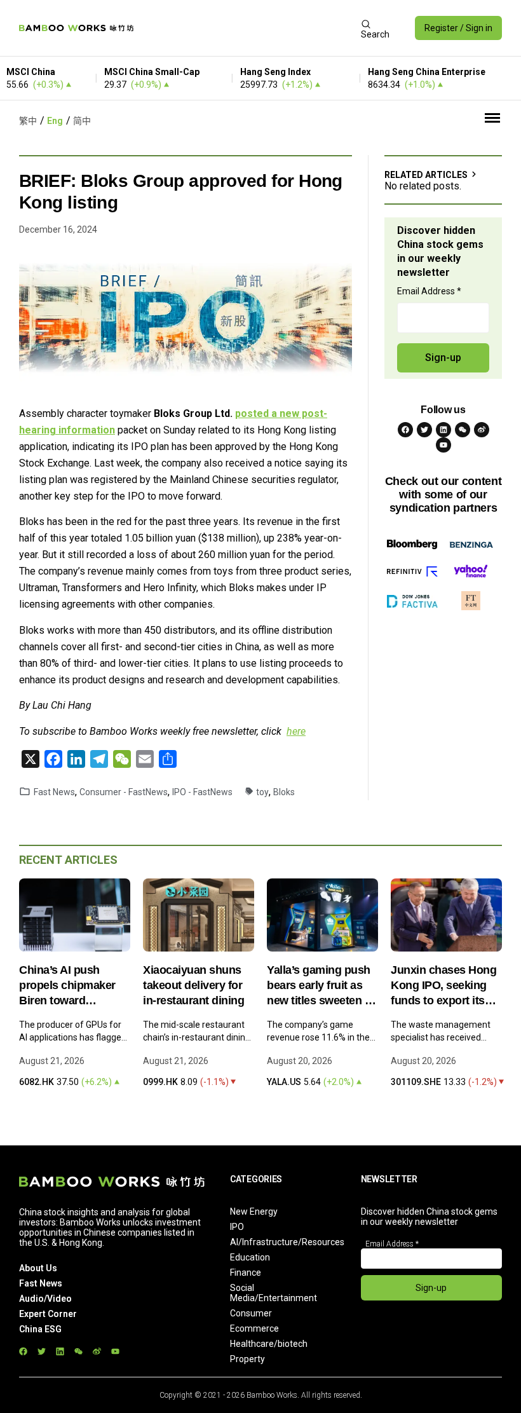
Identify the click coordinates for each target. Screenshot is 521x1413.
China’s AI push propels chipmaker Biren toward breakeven (67, 986)
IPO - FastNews (202, 792)
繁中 (28, 121)
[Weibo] (481, 429)
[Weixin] (462, 429)
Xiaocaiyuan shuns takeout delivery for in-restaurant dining (193, 985)
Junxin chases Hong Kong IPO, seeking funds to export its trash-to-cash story (443, 986)
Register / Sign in (458, 28)
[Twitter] (424, 429)
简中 (82, 121)
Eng (55, 121)
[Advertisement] (247, 28)
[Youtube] (443, 445)
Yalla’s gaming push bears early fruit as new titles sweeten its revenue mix (322, 986)
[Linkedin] (443, 429)
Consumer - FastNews (123, 792)
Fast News (54, 792)
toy (262, 792)
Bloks (284, 792)
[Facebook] (405, 429)
